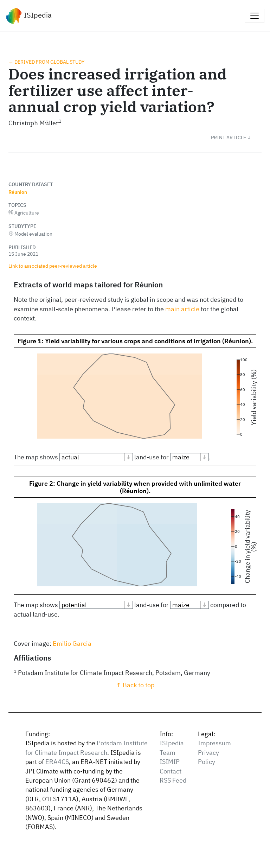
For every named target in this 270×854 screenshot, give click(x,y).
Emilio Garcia (72, 643)
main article (182, 309)
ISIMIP (170, 762)
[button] (236, 137)
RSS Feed (173, 780)
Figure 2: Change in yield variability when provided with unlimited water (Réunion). (135, 487)
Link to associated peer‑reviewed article (52, 265)
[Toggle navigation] (254, 16)
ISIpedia (37, 15)
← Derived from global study (46, 61)
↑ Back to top (135, 685)
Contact (170, 771)
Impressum (214, 743)
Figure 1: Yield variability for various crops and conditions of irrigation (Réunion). (135, 341)
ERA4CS (57, 762)
